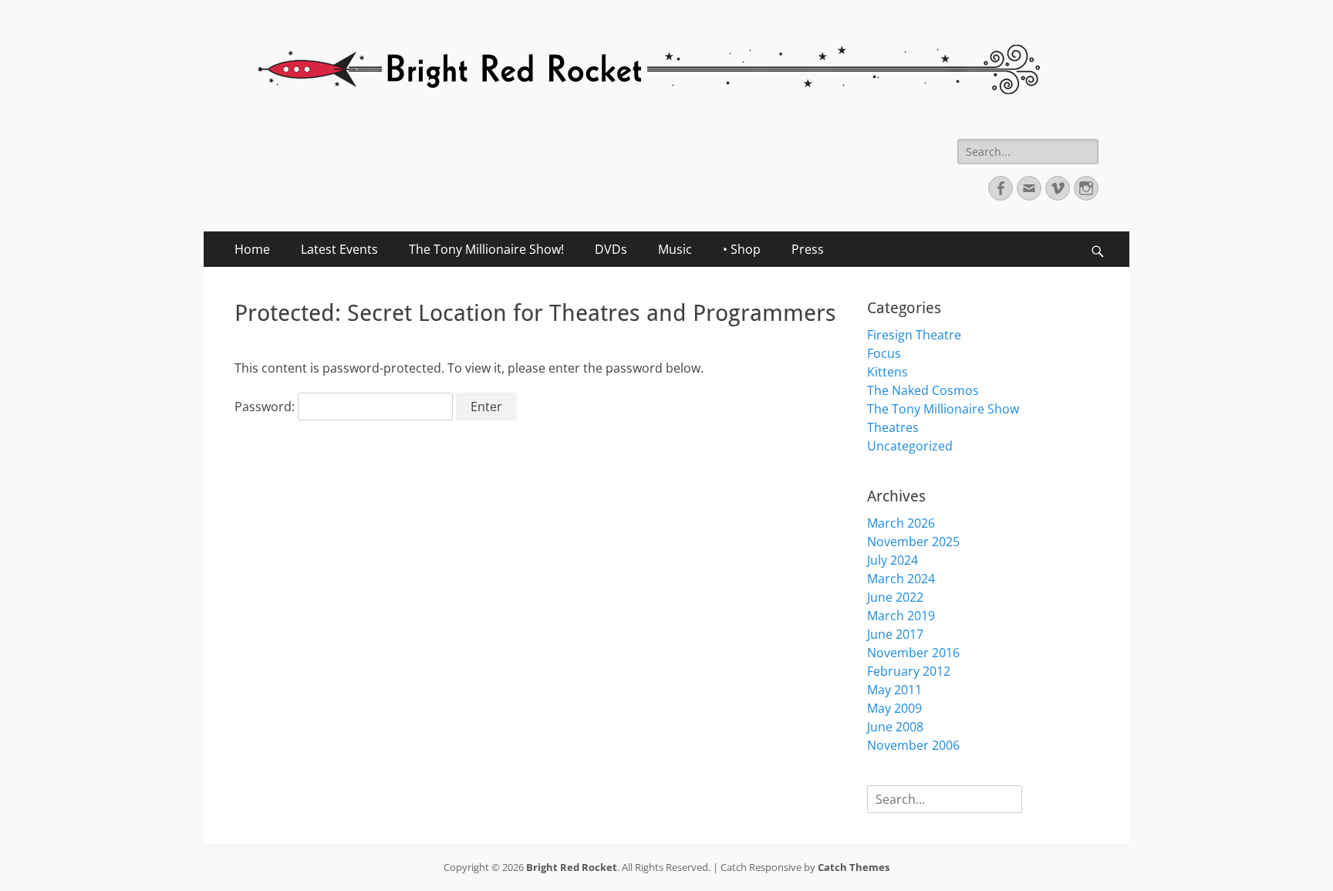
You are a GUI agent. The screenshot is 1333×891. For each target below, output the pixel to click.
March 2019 (901, 615)
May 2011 (894, 689)
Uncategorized (910, 445)
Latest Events (339, 249)
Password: (266, 406)
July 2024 (892, 560)
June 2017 (895, 634)
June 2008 (895, 726)
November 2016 (913, 652)
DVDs (611, 249)
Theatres (893, 427)
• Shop (742, 249)
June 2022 (895, 597)
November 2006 (913, 745)
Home (252, 249)
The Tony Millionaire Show (943, 408)
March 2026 (901, 523)
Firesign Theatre (914, 334)
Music (675, 249)
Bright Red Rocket (571, 867)
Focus (884, 353)
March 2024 (901, 578)
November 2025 (913, 541)
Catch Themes (853, 867)
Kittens (887, 371)
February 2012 (908, 671)
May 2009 (894, 708)
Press (807, 249)
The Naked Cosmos (923, 390)
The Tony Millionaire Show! (486, 249)
